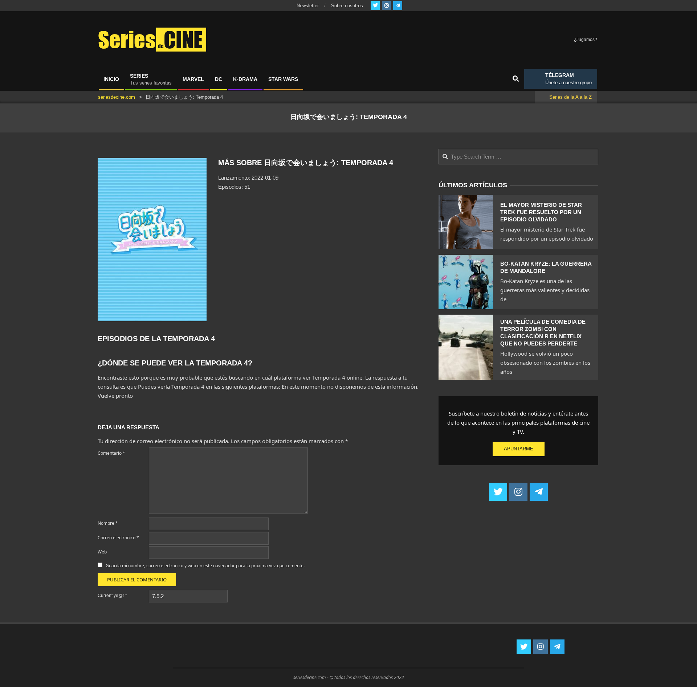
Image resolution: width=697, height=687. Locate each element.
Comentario (111, 453)
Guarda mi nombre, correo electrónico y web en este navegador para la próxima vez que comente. (205, 566)
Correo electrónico (118, 538)
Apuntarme (518, 448)
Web (102, 552)
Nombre (108, 523)
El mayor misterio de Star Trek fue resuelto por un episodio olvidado (541, 212)
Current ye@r (112, 595)
